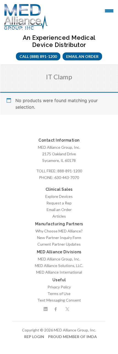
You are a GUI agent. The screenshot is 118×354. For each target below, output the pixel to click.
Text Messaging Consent (59, 300)
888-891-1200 (69, 170)
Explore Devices (59, 196)
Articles (59, 216)
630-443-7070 (66, 177)
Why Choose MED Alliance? (59, 231)
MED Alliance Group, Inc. (59, 259)
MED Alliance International (59, 272)
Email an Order (82, 56)
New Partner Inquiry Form (59, 237)
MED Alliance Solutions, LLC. (59, 265)
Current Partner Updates (59, 244)
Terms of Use (59, 293)
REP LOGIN (34, 336)
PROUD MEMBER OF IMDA (72, 336)
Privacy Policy (59, 287)
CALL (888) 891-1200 (38, 56)
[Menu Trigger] (109, 10)
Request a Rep (59, 203)
